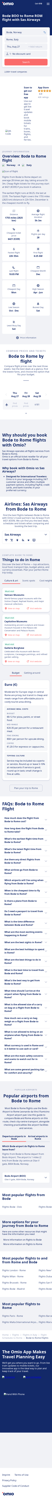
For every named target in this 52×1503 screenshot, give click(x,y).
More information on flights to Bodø (22, 1239)
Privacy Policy (9, 1480)
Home (5, 1334)
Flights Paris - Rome (12, 1315)
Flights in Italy (30, 1334)
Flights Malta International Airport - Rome (24, 1322)
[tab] (11, 580)
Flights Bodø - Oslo (12, 1206)
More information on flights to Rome (22, 1244)
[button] (15, 46)
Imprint (6, 1474)
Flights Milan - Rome (12, 1276)
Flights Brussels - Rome (14, 1282)
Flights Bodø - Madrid (13, 1288)
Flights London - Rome (14, 1270)
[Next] (46, 394)
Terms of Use (21, 1474)
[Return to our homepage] (8, 4)
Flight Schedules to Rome (24, 1336)
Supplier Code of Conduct (15, 1485)
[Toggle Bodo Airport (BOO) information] (45, 1177)
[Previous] (6, 394)
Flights (15, 1334)
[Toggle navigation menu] (48, 4)
